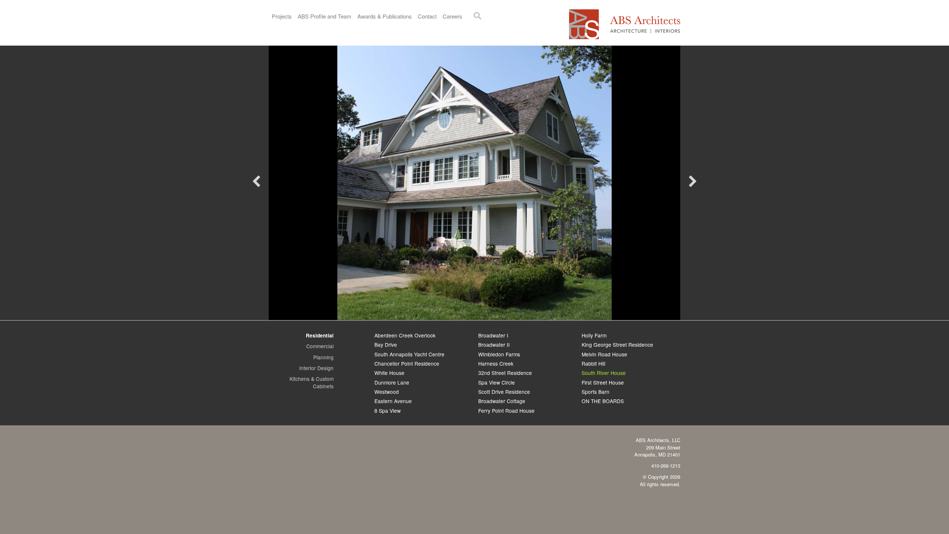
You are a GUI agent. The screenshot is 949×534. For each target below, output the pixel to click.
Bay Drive (385, 344)
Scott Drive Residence (504, 391)
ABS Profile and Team (324, 16)
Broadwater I (493, 335)
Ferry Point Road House (506, 410)
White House (389, 372)
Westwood (386, 391)
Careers (452, 16)
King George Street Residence (617, 344)
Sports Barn (595, 391)
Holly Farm (594, 335)
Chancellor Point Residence (406, 363)
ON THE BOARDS (603, 401)
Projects (282, 16)
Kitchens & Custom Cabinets (312, 382)
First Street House (603, 382)
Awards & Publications (384, 16)
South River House (604, 372)
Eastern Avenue (393, 401)
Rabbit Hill (593, 363)
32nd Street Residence (505, 372)
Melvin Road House (604, 354)
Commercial (320, 346)
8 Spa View (387, 410)
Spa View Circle (496, 382)
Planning (323, 357)
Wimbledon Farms (499, 354)
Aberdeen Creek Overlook (405, 335)
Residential (320, 335)
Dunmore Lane (391, 382)
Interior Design (316, 368)
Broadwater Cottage (501, 401)
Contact (427, 16)
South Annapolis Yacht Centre (409, 354)
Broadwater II (494, 344)
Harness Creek (495, 363)
